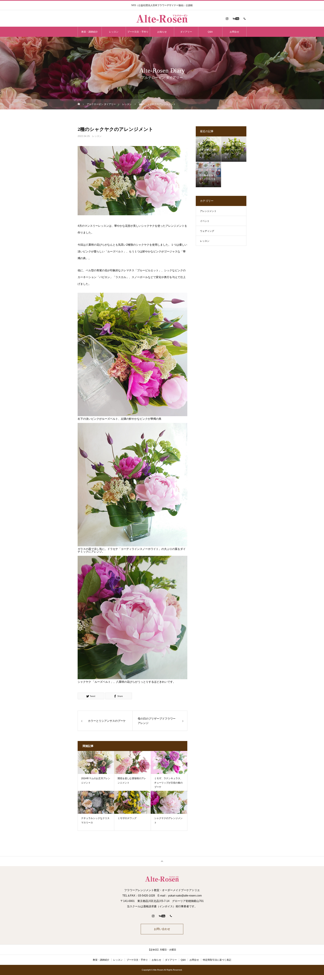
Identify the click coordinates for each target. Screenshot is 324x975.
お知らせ (162, 31)
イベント (204, 221)
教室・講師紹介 (89, 31)
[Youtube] (236, 18)
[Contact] (244, 18)
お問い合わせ (162, 929)
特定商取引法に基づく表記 (217, 959)
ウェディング (207, 231)
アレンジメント (208, 211)
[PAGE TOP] (162, 861)
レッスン (113, 31)
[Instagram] (227, 18)
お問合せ (234, 31)
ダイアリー (186, 31)
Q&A (210, 31)
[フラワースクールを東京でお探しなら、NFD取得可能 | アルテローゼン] (162, 19)
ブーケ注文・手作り (137, 31)
